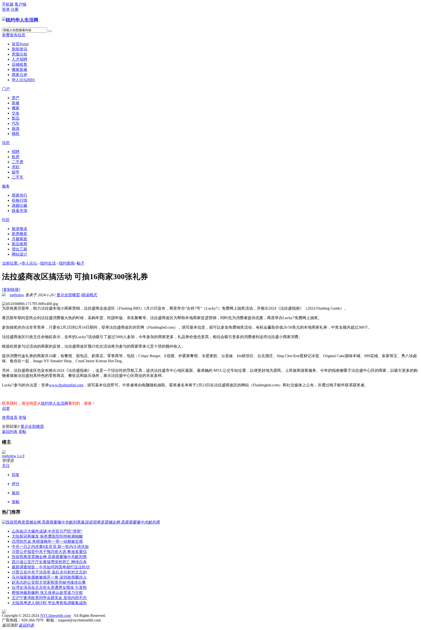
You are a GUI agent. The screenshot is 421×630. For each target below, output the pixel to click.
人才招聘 (19, 59)
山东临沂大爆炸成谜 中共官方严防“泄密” (47, 531)
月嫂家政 (19, 239)
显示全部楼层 (68, 295)
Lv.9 (20, 456)
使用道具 (10, 417)
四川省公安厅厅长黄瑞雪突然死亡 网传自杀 (49, 562)
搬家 (15, 108)
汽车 (15, 123)
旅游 (15, 128)
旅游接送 (19, 229)
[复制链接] (11, 289)
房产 (15, 98)
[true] (50, 31)
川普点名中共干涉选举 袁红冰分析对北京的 (49, 572)
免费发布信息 (13, 35)
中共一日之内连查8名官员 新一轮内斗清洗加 (50, 546)
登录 (6, 9)
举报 (22, 417)
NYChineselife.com (55, 615)
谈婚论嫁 (19, 205)
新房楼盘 (19, 234)
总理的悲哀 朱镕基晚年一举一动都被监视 (47, 541)
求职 (15, 167)
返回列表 (10, 432)
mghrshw (17, 295)
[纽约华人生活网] (20, 19)
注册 (15, 9)
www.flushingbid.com (66, 385)
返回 (15, 493)
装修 (15, 103)
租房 (15, 157)
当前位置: (10, 263)
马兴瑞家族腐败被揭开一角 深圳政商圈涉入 (49, 577)
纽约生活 (48, 263)
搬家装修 (19, 69)
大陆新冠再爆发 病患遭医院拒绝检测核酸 (47, 536)
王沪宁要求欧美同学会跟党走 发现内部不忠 (49, 598)
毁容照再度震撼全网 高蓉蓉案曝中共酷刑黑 (49, 557)
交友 (15, 113)
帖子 (81, 263)
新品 (15, 118)
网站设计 (19, 254)
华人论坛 (23, 80)
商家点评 (19, 75)
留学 (15, 172)
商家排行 (19, 195)
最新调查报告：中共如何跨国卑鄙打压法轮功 (51, 567)
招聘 (15, 152)
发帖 (22, 432)
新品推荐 (19, 244)
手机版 (8, 4)
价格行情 (19, 200)
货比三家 (19, 249)
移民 (15, 134)
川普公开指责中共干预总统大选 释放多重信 (49, 552)
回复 (6, 408)
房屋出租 (19, 54)
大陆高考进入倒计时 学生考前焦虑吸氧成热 (49, 603)
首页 (20, 44)
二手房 (17, 162)
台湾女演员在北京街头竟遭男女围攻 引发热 (49, 587)
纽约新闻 (67, 263)
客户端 (20, 4)
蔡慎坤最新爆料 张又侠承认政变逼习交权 (47, 593)
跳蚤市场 (19, 211)
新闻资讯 (19, 49)
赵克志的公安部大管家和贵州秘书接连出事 (49, 582)
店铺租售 (19, 64)
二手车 (17, 177)
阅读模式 (89, 295)
